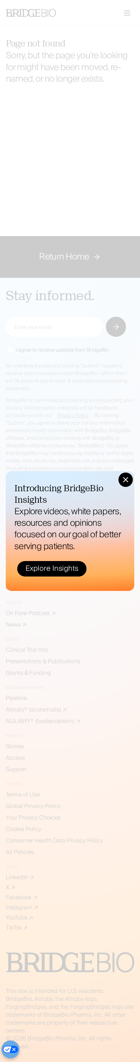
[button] (125, 480)
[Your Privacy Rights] (10, 1049)
